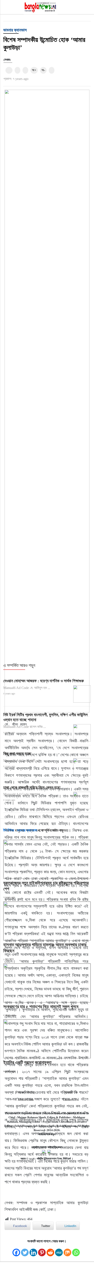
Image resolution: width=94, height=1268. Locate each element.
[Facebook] (16, 1250)
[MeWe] (59, 1250)
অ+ (34, 70)
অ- (43, 70)
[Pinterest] (42, 1250)
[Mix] (67, 1250)
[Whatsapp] (76, 1250)
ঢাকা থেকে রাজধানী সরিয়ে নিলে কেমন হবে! (32, 787)
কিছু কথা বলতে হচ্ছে (17, 753)
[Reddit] (50, 1250)
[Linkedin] (33, 1250)
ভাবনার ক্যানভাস (15, 30)
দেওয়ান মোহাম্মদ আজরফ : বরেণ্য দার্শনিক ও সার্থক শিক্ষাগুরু (43, 681)
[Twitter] (25, 1250)
